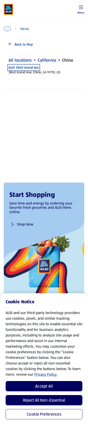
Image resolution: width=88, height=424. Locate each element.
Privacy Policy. (45, 374)
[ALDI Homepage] (8, 9)
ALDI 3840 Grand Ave (23, 67)
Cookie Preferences (44, 414)
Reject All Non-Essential (44, 400)
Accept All (44, 386)
